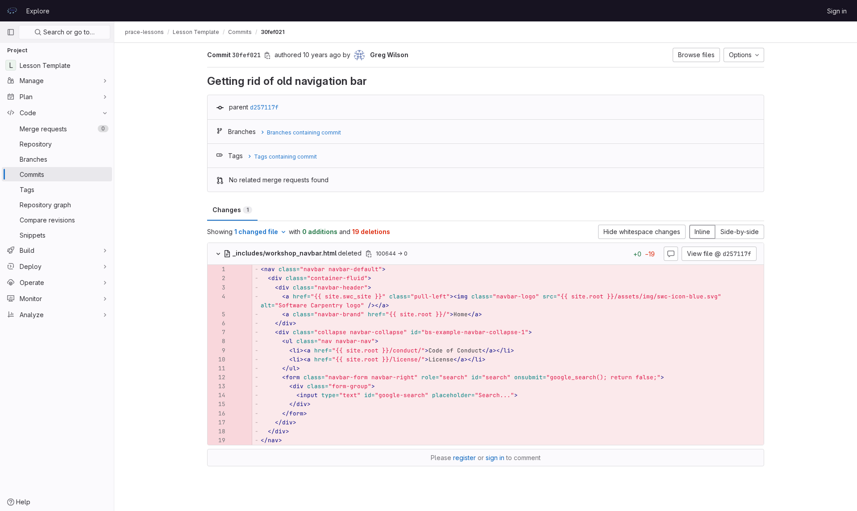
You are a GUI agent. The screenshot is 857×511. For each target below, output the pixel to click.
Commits (240, 32)
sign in (495, 457)
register (464, 457)
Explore (38, 11)
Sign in (837, 11)
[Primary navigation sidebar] (11, 32)
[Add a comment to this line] (207, 269)
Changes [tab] (230, 210)
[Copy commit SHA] (267, 55)
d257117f (264, 107)
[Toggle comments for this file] (671, 254)
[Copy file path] (368, 253)
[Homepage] (12, 11)
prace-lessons (144, 32)
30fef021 (272, 32)
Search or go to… (68, 32)
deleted (298, 253)
